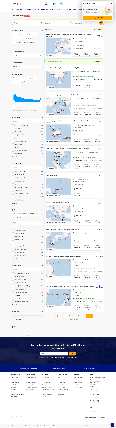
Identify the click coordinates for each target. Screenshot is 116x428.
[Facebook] (90, 401)
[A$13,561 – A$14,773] (28, 100)
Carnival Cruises (61, 382)
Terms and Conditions (37, 425)
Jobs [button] (91, 407)
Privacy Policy (47, 425)
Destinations (36, 9)
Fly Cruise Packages (46, 385)
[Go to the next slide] (101, 54)
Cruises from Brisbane (31, 380)
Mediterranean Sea (15, 382)
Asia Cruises (13, 387)
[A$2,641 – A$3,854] (16, 99)
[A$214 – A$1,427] (14, 98)
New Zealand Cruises (15, 380)
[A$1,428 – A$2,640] (15, 97)
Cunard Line (60, 392)
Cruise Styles (68, 9)
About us (18, 425)
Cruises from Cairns (30, 385)
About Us (75, 9)
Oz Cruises (44, 392)
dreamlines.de (75, 425)
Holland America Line (62, 387)
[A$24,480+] (40, 99)
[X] (94, 401)
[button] (27, 30)
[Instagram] (98, 401)
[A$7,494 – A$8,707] (22, 99)
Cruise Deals (19, 9)
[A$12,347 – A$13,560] (27, 100)
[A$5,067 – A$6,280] (19, 99)
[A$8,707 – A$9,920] (23, 99)
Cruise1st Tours (44, 9)
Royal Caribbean (61, 380)
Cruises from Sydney (31, 377)
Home (13, 9)
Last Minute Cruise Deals (47, 387)
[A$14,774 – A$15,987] (30, 100)
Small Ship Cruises (46, 399)
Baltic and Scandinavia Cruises (17, 394)
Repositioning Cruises (47, 394)
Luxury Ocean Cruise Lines (48, 389)
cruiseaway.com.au (92, 425)
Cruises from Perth (30, 389)
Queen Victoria (77, 385)
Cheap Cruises (45, 377)
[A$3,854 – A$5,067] (18, 99)
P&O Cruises (61, 377)
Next (88, 316)
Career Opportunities (26, 425)
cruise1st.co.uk (102, 425)
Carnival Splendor (78, 377)
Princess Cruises (61, 385)
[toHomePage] (16, 3)
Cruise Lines (53, 9)
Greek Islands (14, 396)
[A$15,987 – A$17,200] (31, 100)
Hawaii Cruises (14, 392)
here (75, 357)
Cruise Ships (60, 9)
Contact (12, 425)
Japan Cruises (14, 389)
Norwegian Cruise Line (63, 389)
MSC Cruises (61, 394)
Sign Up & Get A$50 (97, 18)
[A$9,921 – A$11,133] (24, 100)
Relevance (98, 29)
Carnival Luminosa (78, 382)
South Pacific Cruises (15, 385)
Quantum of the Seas (78, 380)
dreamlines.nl (84, 425)
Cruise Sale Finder (46, 382)
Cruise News (93, 411)
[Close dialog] (111, 3)
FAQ (53, 425)
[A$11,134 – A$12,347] (26, 100)
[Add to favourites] (70, 39)
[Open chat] (112, 425)
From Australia (27, 9)
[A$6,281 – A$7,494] (20, 99)
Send (72, 354)
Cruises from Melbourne (31, 387)
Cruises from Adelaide (31, 382)
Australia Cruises (14, 377)
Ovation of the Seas (78, 387)
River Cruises (45, 396)
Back (60, 316)
